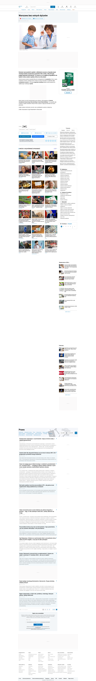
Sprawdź (68, 92)
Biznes (33, 9)
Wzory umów (62, 198)
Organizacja (21, 666)
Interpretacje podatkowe (64, 218)
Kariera (52, 678)
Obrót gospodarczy (22, 656)
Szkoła (29, 667)
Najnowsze (68, 130)
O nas (20, 678)
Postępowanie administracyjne (65, 195)
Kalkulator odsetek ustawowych (66, 185)
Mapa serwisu (71, 678)
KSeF (73, 9)
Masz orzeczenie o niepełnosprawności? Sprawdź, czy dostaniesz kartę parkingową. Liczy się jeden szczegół (67, 164)
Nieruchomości (62, 9)
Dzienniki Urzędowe (41, 668)
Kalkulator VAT (50, 668)
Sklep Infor (40, 660)
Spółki (49, 655)
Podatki (20, 654)
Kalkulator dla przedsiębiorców (65, 173)
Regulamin (47, 678)
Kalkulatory (64, 169)
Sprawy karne (38, 432)
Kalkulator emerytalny (64, 181)
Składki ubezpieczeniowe (62, 668)
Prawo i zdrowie (40, 661)
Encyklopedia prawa (30, 433)
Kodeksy (39, 672)
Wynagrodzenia (30, 655)
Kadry (29, 9)
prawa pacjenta (22, 129)
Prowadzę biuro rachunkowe (62, 655)
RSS (56, 678)
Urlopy (29, 657)
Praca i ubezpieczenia (51, 656)
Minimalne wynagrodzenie (62, 667)
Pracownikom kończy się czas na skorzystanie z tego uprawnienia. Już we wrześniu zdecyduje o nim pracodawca (67, 144)
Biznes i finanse (50, 654)
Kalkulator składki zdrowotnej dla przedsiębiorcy (66, 171)
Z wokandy (45, 433)
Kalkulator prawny (63, 188)
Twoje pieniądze (51, 9)
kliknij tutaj (43, 629)
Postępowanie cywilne (64, 193)
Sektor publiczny (39, 9)
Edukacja (68, 9)
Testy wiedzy (30, 674)
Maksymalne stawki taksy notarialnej (66, 210)
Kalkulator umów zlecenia (65, 176)
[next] (56, 609)
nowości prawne (32, 129)
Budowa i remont (70, 657)
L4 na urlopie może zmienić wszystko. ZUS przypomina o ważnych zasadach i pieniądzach (67, 156)
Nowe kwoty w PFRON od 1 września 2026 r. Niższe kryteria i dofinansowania (67, 158)
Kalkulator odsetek (51, 669)
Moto (57, 9)
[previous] (43, 609)
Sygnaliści (50, 433)
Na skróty (69, 664)
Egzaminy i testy (31, 669)
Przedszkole (30, 666)
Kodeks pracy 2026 (68, 90)
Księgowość (24, 9)
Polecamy (61, 345)
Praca (34, 432)
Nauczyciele (30, 668)
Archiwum (69, 667)
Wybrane (73, 130)
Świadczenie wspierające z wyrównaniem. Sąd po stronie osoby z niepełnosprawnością (68, 133)
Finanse (69, 656)
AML (58, 660)
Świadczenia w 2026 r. (64, 262)
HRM (29, 660)
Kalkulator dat (62, 190)
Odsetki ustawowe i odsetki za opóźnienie (67, 203)
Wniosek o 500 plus (63, 199)
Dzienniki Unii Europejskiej (42, 669)
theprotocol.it (70, 672)
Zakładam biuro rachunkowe (62, 654)
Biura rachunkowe (61, 652)
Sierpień (70, 223)
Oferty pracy (69, 673)
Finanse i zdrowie (51, 660)
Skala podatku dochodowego (62, 672)
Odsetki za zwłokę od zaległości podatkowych (66, 205)
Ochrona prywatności (27, 678)
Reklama (65, 678)
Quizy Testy (62, 216)
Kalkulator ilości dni (63, 182)
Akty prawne (40, 664)
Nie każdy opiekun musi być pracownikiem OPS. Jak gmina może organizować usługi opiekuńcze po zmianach (67, 138)
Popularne (63, 130)
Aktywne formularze (66, 192)
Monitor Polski (40, 667)
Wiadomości (29, 12)
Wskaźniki (64, 202)
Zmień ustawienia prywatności (38, 678)
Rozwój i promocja (22, 669)
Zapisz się (38, 624)
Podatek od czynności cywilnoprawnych (67, 215)
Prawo (45, 9)
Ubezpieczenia (30, 656)
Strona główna (21, 12)
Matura (29, 672)
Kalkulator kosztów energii (65, 179)
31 (61, 226)
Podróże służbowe (61, 669)
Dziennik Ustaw (40, 666)
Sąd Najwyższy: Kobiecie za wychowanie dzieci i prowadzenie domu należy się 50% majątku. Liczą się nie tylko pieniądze (67, 147)
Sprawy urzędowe (22, 433)
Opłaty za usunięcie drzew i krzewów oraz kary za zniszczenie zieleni (67, 213)
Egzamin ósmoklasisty (32, 673)
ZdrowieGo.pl (70, 666)
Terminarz (64, 223)
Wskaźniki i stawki (61, 664)
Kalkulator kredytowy (64, 184)
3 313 (54, 609)
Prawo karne (62, 196)
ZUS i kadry (20, 657)
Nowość (68, 88)
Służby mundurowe (38, 433)
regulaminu (38, 622)
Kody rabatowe (70, 668)
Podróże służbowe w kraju (62, 666)
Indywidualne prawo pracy (32, 654)
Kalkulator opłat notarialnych (65, 187)
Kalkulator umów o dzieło (64, 178)
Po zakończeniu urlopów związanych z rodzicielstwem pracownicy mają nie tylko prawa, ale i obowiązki (67, 153)
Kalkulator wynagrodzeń (64, 175)
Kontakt (60, 678)
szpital (27, 129)
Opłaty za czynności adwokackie (66, 207)
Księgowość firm (22, 652)
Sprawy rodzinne (46, 432)
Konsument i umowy (28, 432)
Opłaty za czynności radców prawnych (67, 209)
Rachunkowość (21, 655)
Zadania (20, 668)
